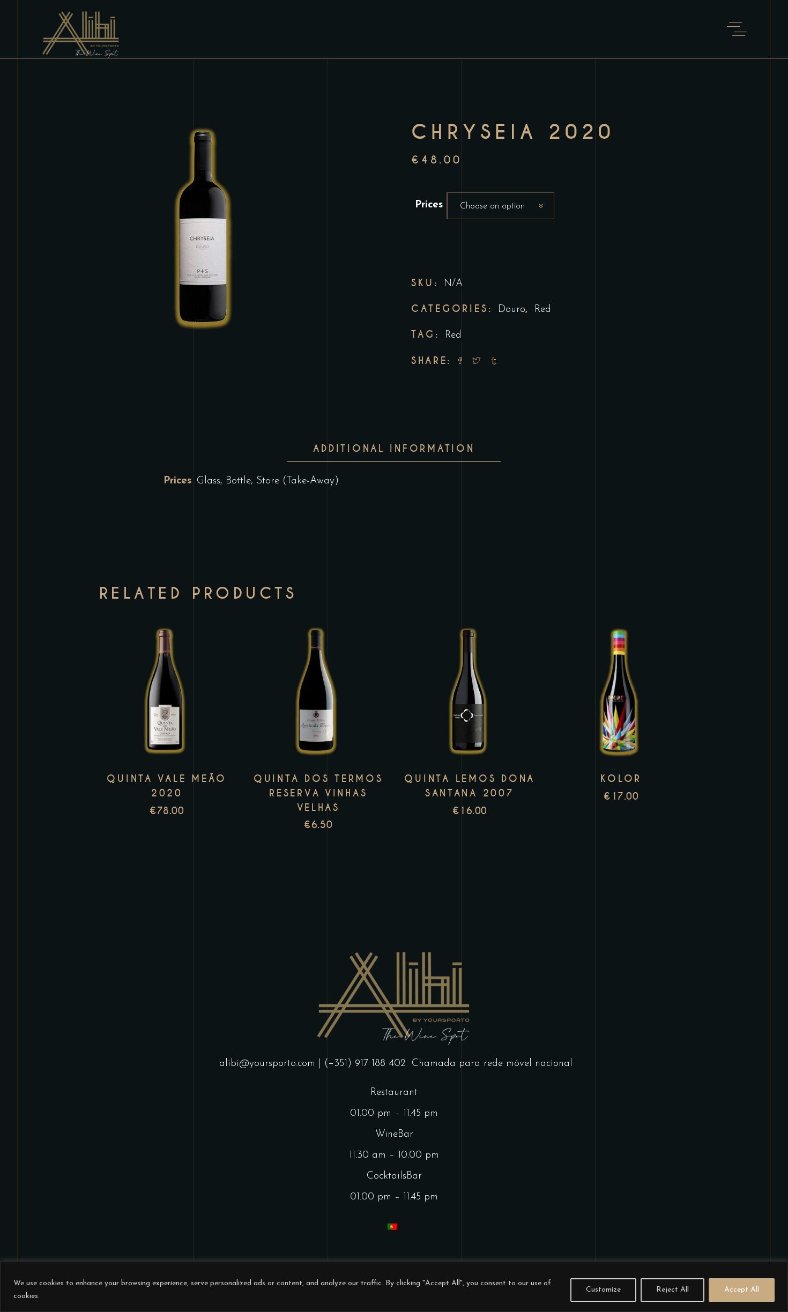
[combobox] (500, 205)
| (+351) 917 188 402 (363, 1063)
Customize (603, 1290)
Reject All (672, 1290)
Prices (429, 205)
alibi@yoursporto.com (267, 1063)
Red (542, 309)
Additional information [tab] (393, 448)
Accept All (741, 1290)
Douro (511, 309)
